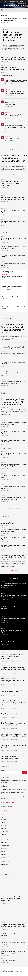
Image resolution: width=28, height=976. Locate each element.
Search (2, 770)
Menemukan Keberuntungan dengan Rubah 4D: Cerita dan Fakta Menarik (14, 735)
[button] (26, 20)
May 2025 (3, 857)
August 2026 (4, 814)
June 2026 (3, 819)
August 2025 (4, 848)
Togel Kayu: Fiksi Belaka (12, 139)
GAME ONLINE (4, 29)
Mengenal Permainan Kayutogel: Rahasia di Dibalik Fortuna (14, 115)
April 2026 (3, 825)
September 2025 (5, 845)
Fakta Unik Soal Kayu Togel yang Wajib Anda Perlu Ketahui (12, 757)
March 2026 (3, 828)
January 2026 (4, 834)
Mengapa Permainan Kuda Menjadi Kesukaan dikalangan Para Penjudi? (13, 58)
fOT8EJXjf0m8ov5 (14, 661)
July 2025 (3, 851)
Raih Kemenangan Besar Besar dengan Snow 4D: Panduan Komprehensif (13, 19)
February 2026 (4, 831)
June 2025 (3, 854)
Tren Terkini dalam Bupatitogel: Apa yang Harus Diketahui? (13, 724)
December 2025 (4, 837)
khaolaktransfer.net (14, 5)
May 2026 (3, 822)
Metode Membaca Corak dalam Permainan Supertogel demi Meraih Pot (15, 127)
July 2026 (3, 817)
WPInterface (19, 971)
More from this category (14, 508)
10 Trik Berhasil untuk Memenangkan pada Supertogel (12, 68)
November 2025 (4, 840)
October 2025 (4, 842)
